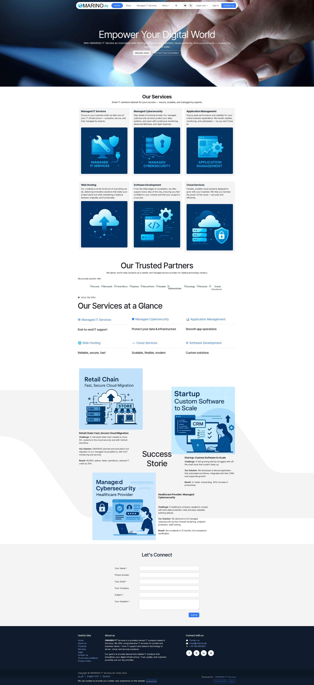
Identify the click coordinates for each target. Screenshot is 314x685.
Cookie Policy (151, 681)
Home (81, 640)
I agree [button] (231, 681)
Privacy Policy (84, 661)
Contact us (83, 655)
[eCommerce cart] (185, 5)
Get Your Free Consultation (166, 53)
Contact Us (228, 5)
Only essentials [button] (220, 681)
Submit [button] (194, 615)
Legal (80, 652)
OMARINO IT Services (225, 677)
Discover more (142, 53)
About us (82, 643)
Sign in (216, 5)
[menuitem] (117, 5)
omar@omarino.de (198, 643)
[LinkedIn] (204, 653)
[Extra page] (211, 653)
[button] (190, 5)
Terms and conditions (88, 658)
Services (82, 649)
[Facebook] (189, 653)
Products (82, 646)
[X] (196, 653)
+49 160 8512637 (197, 646)
